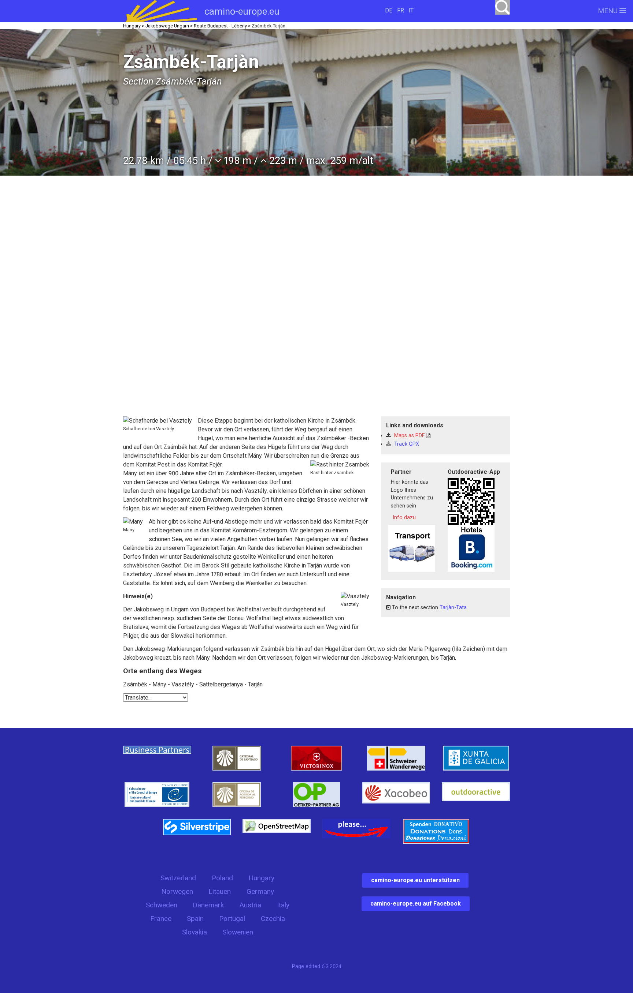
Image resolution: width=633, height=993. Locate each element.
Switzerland (178, 878)
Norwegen (177, 891)
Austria (250, 905)
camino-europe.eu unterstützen (415, 880)
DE (388, 10)
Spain (195, 918)
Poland (222, 878)
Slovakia (194, 932)
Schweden (161, 905)
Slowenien (237, 932)
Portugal (232, 918)
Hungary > (133, 26)
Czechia (273, 918)
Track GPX (406, 444)
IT (411, 10)
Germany (260, 891)
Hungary (261, 878)
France (160, 918)
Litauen (219, 891)
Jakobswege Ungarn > (169, 26)
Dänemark (208, 905)
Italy (283, 905)
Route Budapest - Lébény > (222, 26)
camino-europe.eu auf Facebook (415, 903)
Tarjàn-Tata (453, 607)
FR (400, 10)
